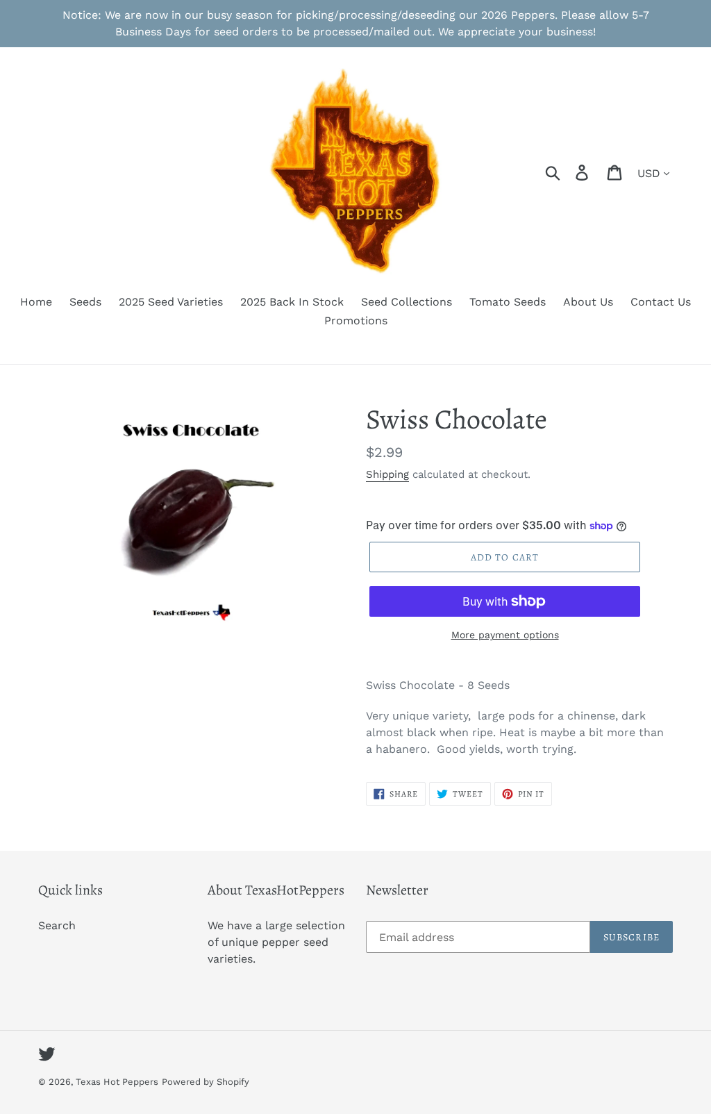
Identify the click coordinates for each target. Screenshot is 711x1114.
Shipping (387, 474)
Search (57, 925)
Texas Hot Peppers (117, 1081)
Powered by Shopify (205, 1081)
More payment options (505, 634)
